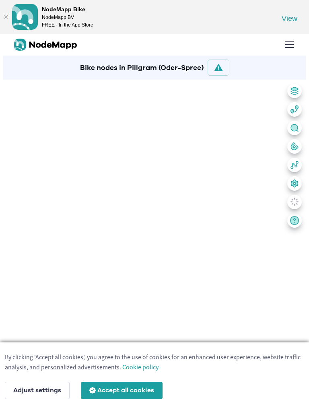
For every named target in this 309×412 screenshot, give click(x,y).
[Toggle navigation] (289, 44)
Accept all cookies (125, 390)
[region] (154, 244)
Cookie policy (140, 367)
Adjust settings (37, 390)
